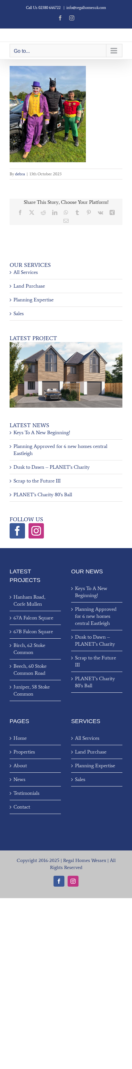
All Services (25, 272)
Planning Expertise (33, 300)
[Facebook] (17, 530)
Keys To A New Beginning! (41, 432)
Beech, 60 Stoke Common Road (29, 669)
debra (20, 174)
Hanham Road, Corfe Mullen (29, 600)
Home (20, 738)
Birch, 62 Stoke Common (29, 648)
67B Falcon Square (33, 631)
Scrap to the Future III (37, 481)
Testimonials (26, 793)
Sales (18, 313)
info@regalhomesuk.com (86, 7)
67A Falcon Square (33, 618)
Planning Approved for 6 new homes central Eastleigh (96, 616)
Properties (24, 752)
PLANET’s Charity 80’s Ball (42, 494)
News (19, 779)
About (20, 765)
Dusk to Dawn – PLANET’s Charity (51, 467)
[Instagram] (36, 530)
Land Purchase (29, 286)
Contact (21, 807)
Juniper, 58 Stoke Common (31, 690)
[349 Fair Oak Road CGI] (66, 344)
